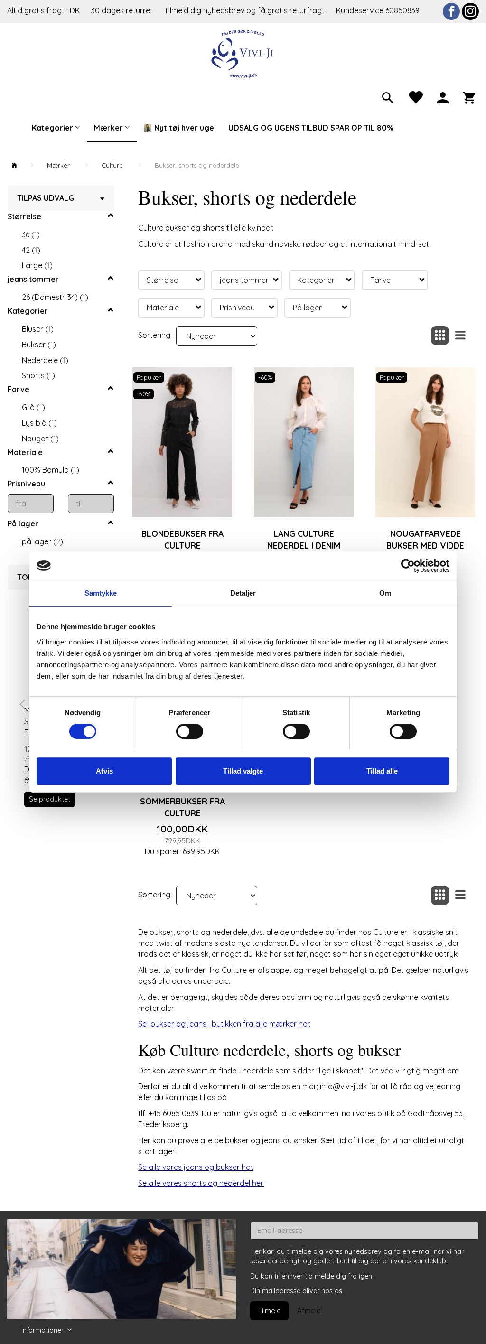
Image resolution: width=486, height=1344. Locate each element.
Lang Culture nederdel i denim (303, 539)
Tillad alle (382, 771)
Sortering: (155, 335)
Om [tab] (385, 593)
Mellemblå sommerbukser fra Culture (182, 801)
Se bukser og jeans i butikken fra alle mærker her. (224, 1023)
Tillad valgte (243, 771)
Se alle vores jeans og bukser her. (195, 1167)
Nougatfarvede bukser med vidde (425, 539)
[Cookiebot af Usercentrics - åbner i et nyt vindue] (407, 566)
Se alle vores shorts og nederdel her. (201, 1183)
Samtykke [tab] (100, 593)
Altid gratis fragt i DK (43, 10)
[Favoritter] (415, 97)
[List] (460, 335)
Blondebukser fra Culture (182, 539)
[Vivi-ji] (243, 53)
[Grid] (440, 335)
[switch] (189, 731)
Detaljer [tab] (243, 593)
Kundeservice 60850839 (378, 10)
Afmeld (309, 1310)
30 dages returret (123, 10)
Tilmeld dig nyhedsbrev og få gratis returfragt (245, 10)
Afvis (104, 771)
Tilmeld (269, 1310)
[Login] (443, 97)
